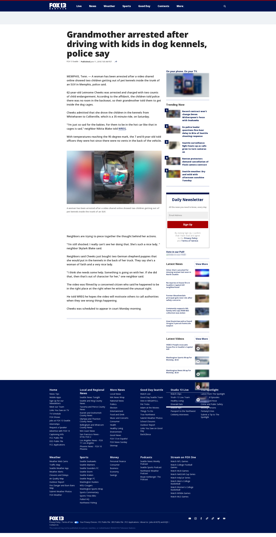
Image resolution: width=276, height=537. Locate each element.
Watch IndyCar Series (180, 477)
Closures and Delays (58, 475)
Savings (113, 475)
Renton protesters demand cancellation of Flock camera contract (195, 161)
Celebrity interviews (180, 414)
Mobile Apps (55, 397)
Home (53, 389)
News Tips (54, 393)
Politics (113, 404)
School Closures (147, 421)
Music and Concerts (119, 418)
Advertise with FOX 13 (59, 431)
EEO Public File (56, 441)
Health (113, 424)
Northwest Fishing (88, 502)
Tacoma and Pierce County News (92, 408)
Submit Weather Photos (151, 418)
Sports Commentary (89, 492)
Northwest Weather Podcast (149, 472)
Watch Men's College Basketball (180, 482)
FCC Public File (56, 437)
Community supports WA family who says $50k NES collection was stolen (177, 310)
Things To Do (146, 411)
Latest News (174, 264)
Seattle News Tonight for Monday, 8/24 (177, 397)
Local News (115, 393)
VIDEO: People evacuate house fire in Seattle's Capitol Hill (179, 346)
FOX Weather (55, 495)
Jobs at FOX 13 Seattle (59, 420)
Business (114, 468)
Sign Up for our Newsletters (56, 402)
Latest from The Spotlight (213, 393)
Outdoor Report (147, 424)
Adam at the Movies (149, 407)
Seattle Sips (176, 407)
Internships (54, 424)
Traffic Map (54, 464)
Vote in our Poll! (175, 251)
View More (202, 264)
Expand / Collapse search (225, 6)
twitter (218, 518)
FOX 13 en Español (119, 438)
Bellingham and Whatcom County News (92, 426)
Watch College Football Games (181, 466)
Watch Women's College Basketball (182, 488)
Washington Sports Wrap (91, 488)
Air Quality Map (56, 478)
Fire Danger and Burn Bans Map (62, 486)
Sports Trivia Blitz (88, 495)
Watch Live (145, 393)
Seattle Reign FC (87, 478)
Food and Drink (117, 414)
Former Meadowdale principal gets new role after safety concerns (179, 297)
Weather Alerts (56, 471)
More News (117, 389)
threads (212, 518)
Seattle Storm (86, 471)
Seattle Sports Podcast (151, 467)
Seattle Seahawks (88, 461)
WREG (122, 128)
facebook (201, 518)
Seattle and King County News (91, 402)
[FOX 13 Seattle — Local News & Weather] (58, 6)
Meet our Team (56, 406)
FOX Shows (54, 417)
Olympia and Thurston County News (90, 420)
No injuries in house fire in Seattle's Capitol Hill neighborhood (178, 284)
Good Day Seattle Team (151, 397)
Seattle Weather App (59, 468)
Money (114, 457)
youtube (189, 518)
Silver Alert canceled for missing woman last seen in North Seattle (178, 272)
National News (117, 400)
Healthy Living (116, 428)
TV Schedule (55, 413)
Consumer (115, 421)
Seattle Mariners (87, 464)
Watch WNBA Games (180, 493)
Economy (114, 471)
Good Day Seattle (151, 389)
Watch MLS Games (179, 496)
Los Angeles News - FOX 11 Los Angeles (91, 441)
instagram (195, 518)
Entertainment (116, 411)
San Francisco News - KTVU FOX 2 (90, 435)
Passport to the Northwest (183, 411)
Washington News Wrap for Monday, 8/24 (178, 371)
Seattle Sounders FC (89, 468)
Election (113, 407)
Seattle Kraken (86, 475)
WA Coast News (87, 431)
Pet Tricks (145, 404)
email (224, 518)
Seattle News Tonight (90, 397)
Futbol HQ (84, 499)
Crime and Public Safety (212, 404)
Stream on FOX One (183, 457)
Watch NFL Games (179, 461)
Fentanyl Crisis (207, 411)
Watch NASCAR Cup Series (183, 474)
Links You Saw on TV (59, 410)
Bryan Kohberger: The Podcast (150, 478)
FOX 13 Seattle (72, 61)
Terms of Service (189, 240)
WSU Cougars (86, 485)
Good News (115, 435)
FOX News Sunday (118, 442)
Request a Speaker (58, 427)
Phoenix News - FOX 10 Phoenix (91, 447)
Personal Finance (118, 461)
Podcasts (146, 457)
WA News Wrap (117, 397)
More (180, 6)
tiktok (207, 518)
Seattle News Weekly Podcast (150, 462)
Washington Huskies (89, 482)
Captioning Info (56, 434)
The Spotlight (209, 389)
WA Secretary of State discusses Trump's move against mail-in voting (177, 385)
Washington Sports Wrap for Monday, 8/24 (179, 358)
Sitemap (114, 445)
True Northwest (147, 414)
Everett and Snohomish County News (90, 414)
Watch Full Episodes (210, 397)
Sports (84, 457)
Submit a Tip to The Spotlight (210, 415)
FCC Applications (57, 444)
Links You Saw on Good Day (151, 429)
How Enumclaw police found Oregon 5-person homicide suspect (179, 323)
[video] (202, 348)
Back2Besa (145, 434)
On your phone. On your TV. (181, 71)
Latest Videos (175, 338)
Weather (55, 457)
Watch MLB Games (180, 470)
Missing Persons (208, 407)
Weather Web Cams (58, 461)
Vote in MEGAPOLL (149, 400)
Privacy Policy (191, 238)
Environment (116, 431)
